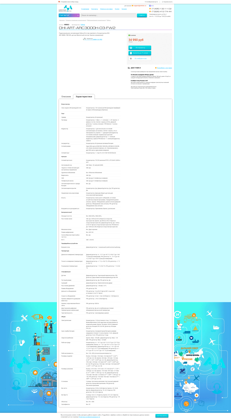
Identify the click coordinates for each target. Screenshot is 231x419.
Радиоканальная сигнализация (96, 20)
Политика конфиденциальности (89, 417)
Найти (142, 15)
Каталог (124, 9)
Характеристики (84, 96)
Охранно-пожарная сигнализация (76, 20)
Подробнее (164, 68)
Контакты (94, 9)
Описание (66, 96)
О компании (85, 9)
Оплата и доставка (106, 9)
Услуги (117, 9)
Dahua (109, 20)
